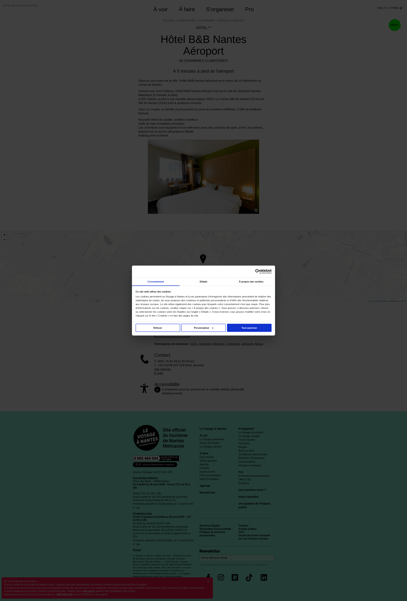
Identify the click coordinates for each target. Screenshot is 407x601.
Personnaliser (201, 327)
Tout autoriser (249, 327)
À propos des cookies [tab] (251, 281)
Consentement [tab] (156, 281)
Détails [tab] (203, 281)
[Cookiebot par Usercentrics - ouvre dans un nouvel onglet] (258, 271)
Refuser (157, 327)
